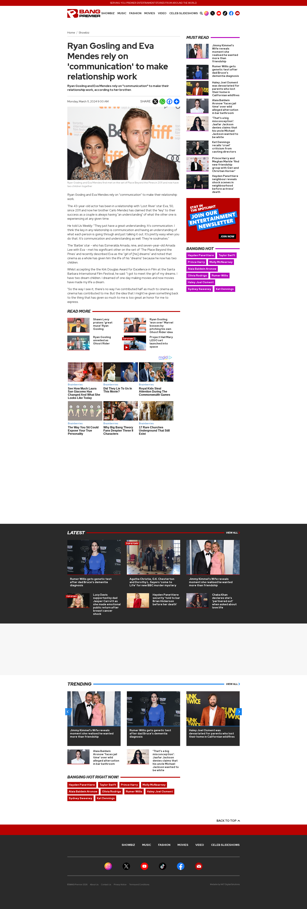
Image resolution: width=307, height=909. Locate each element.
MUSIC (121, 13)
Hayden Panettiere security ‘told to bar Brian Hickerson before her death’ (166, 599)
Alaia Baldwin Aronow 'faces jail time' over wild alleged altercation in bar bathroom (225, 106)
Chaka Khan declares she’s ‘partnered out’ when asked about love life (224, 601)
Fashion (135, 13)
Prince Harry (196, 262)
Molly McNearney (221, 262)
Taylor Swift (227, 255)
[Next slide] (239, 711)
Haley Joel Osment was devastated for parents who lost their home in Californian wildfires (225, 89)
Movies (149, 13)
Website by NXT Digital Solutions (225, 884)
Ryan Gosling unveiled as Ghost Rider (102, 340)
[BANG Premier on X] (212, 13)
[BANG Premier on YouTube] (219, 13)
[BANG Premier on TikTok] (225, 13)
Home (71, 32)
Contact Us (106, 884)
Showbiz (108, 13)
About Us (94, 884)
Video (162, 13)
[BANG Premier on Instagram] (206, 13)
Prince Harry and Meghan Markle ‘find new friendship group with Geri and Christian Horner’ (225, 164)
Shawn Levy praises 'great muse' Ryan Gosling (102, 324)
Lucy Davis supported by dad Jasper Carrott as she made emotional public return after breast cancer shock (107, 604)
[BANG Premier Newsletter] (237, 13)
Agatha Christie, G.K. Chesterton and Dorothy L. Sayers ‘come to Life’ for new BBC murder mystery (153, 582)
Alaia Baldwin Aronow (202, 269)
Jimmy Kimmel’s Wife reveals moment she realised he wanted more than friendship (225, 53)
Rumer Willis (220, 275)
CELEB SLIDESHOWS (183, 13)
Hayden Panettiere (201, 255)
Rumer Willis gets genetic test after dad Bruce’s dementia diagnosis (225, 71)
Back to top (227, 821)
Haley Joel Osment (201, 282)
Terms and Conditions (139, 884)
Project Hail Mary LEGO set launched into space (161, 341)
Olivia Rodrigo (197, 275)
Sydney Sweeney (199, 289)
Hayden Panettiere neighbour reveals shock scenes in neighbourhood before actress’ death (225, 184)
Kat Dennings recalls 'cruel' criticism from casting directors (224, 146)
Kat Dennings (225, 289)
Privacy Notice (120, 884)
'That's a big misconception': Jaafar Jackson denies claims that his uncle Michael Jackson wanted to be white (225, 127)
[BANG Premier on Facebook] (231, 13)
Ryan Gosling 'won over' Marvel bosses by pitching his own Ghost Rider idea (161, 326)
